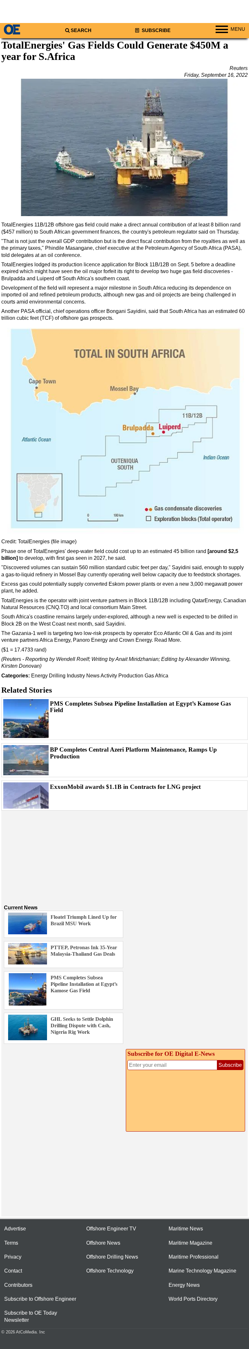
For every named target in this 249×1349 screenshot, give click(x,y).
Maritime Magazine (190, 1243)
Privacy (12, 1257)
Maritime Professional (194, 1257)
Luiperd (46, 278)
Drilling (57, 675)
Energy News (184, 1285)
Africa (161, 675)
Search (81, 30)
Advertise (15, 1228)
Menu (238, 29)
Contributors (18, 1285)
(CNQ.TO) (57, 607)
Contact (13, 1271)
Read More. (167, 640)
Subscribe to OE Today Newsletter (30, 1316)
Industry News (83, 675)
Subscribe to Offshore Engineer (40, 1299)
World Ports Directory (193, 1299)
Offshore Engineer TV (111, 1228)
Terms (11, 1243)
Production (130, 675)
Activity (109, 675)
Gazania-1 (24, 633)
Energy (39, 675)
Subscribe (155, 30)
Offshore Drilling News (112, 1257)
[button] (124, 147)
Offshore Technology (110, 1271)
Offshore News (103, 1243)
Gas (149, 675)
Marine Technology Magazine (202, 1271)
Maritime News (186, 1228)
